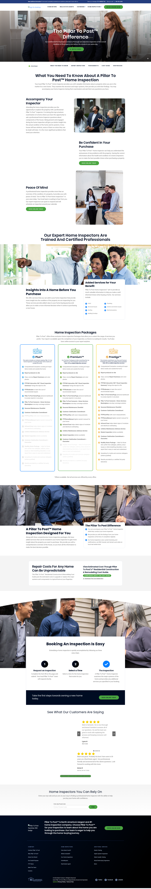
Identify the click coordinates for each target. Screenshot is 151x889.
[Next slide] (114, 733)
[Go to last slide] (78, 733)
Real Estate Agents (67, 7)
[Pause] (147, 58)
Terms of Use (70, 882)
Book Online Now (113, 7)
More (95, 864)
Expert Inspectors (78, 65)
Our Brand (81, 7)
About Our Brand (32, 857)
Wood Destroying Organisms (102, 860)
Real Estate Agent (66, 864)
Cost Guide (106, 65)
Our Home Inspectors (67, 857)
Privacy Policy (59, 882)
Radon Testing (98, 850)
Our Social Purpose (33, 860)
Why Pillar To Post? (33, 853)
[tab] (93, 750)
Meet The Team (32, 867)
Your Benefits (93, 65)
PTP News (31, 864)
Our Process (117, 65)
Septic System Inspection (101, 853)
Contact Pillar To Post (34, 850)
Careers (30, 871)
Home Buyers (52, 7)
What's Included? (65, 853)
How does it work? (66, 850)
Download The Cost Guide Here (94, 578)
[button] (75, 49)
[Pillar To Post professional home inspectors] (34, 7)
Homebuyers (64, 860)
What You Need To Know (59, 65)
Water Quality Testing (100, 857)
